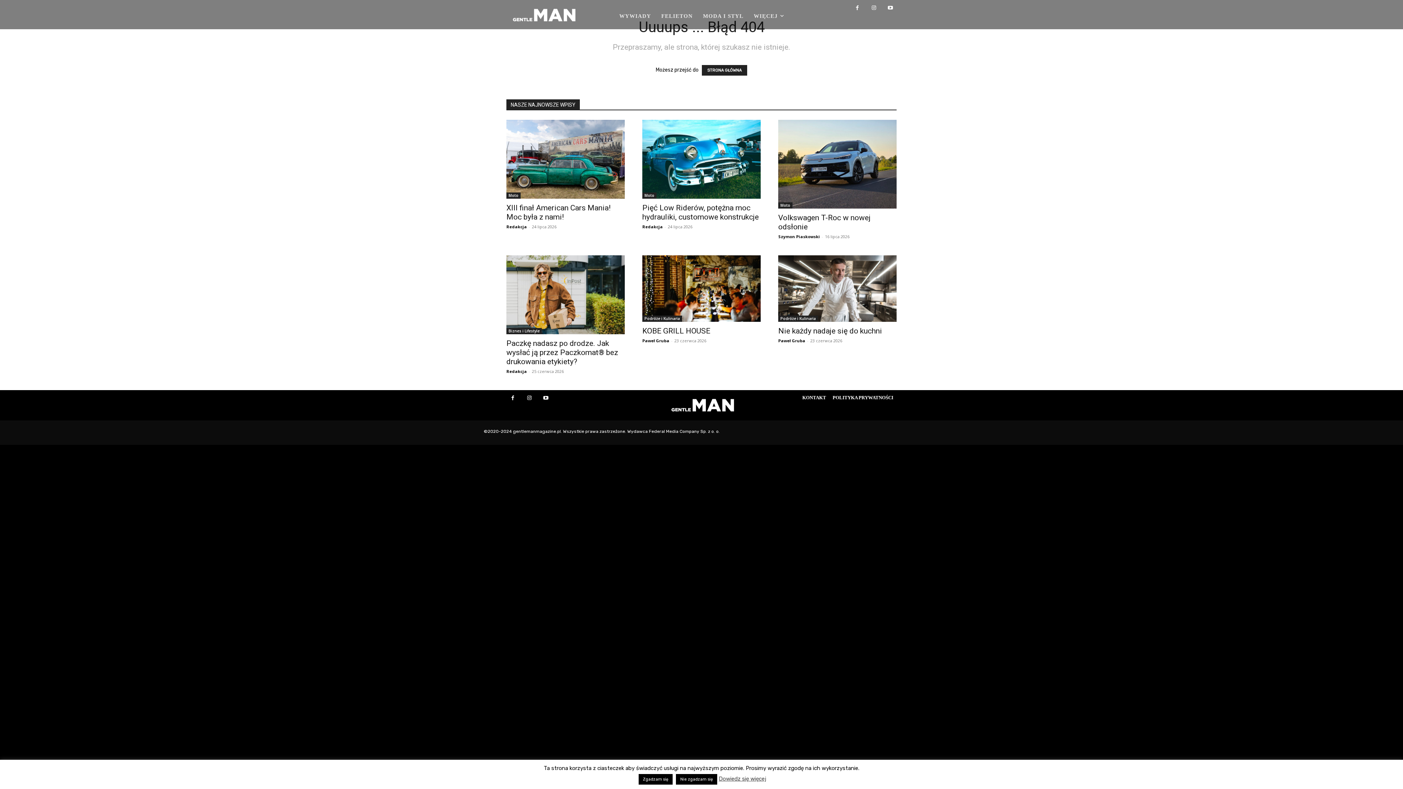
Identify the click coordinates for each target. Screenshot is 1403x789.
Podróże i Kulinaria (662, 318)
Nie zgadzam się (696, 779)
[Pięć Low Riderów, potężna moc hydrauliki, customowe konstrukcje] (701, 159)
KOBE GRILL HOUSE (676, 331)
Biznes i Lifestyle (524, 330)
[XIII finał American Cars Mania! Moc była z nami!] (565, 159)
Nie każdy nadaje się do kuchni (830, 331)
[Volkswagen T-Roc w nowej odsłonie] (837, 164)
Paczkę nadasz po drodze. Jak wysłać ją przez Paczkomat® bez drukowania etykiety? (562, 352)
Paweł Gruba (655, 340)
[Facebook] (857, 8)
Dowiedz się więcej (742, 778)
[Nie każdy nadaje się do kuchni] (837, 288)
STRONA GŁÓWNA (724, 70)
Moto (513, 195)
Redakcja (516, 226)
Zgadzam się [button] (655, 779)
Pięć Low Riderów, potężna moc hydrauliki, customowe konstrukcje (700, 212)
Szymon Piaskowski (799, 236)
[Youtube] (890, 8)
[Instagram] (873, 8)
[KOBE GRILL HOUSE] (701, 288)
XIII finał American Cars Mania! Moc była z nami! (558, 212)
